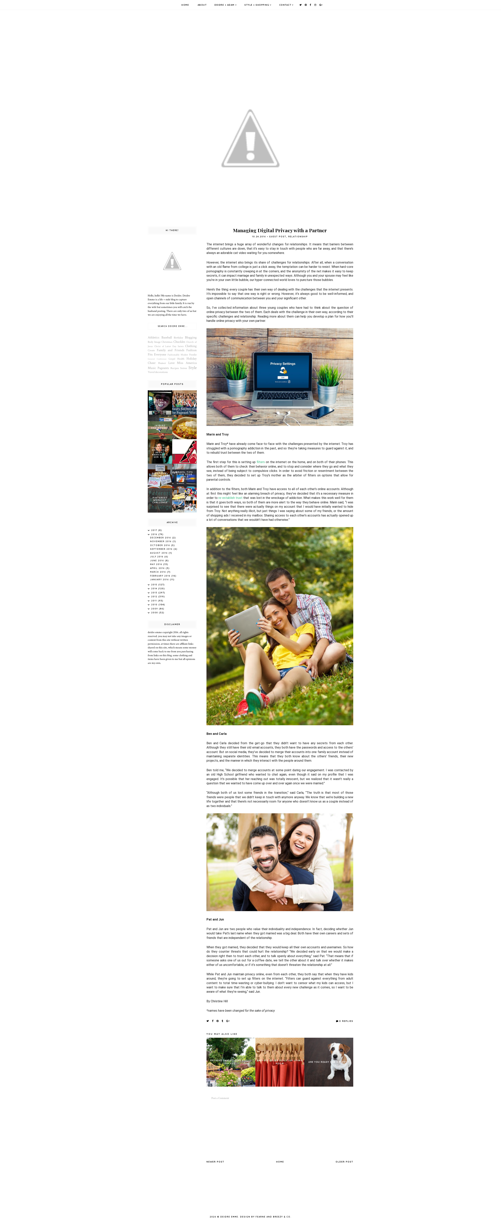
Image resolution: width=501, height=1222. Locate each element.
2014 (154, 588)
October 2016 (160, 545)
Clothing (191, 346)
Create (151, 350)
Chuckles (179, 342)
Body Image (154, 342)
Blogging (191, 337)
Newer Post (215, 1161)
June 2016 (157, 560)
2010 (155, 604)
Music (152, 368)
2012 (154, 596)
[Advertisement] (279, 1130)
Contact (285, 5)
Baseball (166, 337)
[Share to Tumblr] (222, 1020)
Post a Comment (220, 1098)
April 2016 (158, 568)
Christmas (166, 342)
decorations (161, 372)
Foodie (193, 354)
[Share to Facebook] (213, 1020)
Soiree (183, 368)
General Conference (157, 358)
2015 (154, 584)
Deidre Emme (229, 1217)
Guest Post (277, 236)
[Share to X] (207, 1020)
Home (185, 5)
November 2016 (161, 541)
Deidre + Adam (224, 5)
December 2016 (161, 537)
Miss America (187, 363)
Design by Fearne (253, 1217)
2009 (155, 608)
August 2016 (159, 553)
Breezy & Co (281, 1217)
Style (192, 368)
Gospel (172, 358)
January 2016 (160, 579)
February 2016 (160, 576)
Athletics (153, 337)
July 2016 (157, 556)
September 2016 (162, 549)
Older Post (344, 1161)
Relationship (298, 236)
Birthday (178, 337)
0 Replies (346, 1021)
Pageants (163, 368)
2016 (154, 534)
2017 (154, 530)
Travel (151, 372)
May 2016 (156, 564)
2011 (154, 600)
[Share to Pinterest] (217, 1020)
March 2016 (158, 572)
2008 (155, 612)
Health (180, 359)
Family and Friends (170, 350)
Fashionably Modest (178, 354)
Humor (162, 363)
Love (171, 363)
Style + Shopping (256, 5)
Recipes (174, 368)
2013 (154, 592)
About (202, 5)
